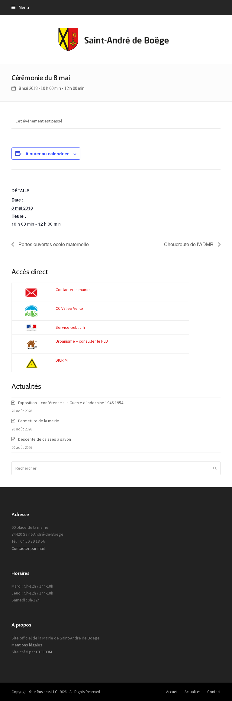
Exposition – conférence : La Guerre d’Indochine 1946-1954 (70, 402)
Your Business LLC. (43, 691)
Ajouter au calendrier (47, 154)
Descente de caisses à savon (44, 439)
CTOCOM (44, 652)
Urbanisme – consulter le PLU (82, 341)
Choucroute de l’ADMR (189, 244)
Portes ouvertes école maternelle (53, 244)
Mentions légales (26, 645)
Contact (214, 691)
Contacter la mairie (73, 289)
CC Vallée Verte (69, 308)
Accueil (172, 691)
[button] (20, 7)
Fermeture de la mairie (38, 420)
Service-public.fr (70, 327)
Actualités (192, 691)
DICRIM (62, 360)
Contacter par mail (28, 548)
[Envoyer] (214, 468)
